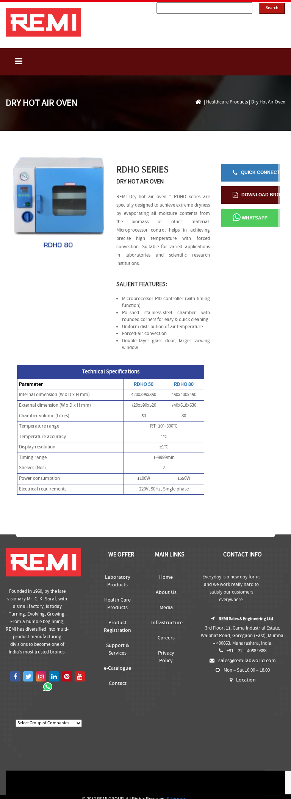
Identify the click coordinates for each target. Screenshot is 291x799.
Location (246, 680)
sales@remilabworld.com (247, 660)
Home (166, 577)
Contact (118, 683)
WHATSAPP (254, 218)
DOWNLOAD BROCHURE (259, 194)
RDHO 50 (143, 384)
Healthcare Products (227, 102)
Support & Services (117, 649)
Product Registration (117, 626)
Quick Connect (259, 172)
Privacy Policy (166, 657)
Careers (166, 637)
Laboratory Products (117, 581)
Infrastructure (166, 622)
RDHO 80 (184, 384)
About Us (166, 592)
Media (166, 607)
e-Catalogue (117, 668)
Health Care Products (117, 604)
